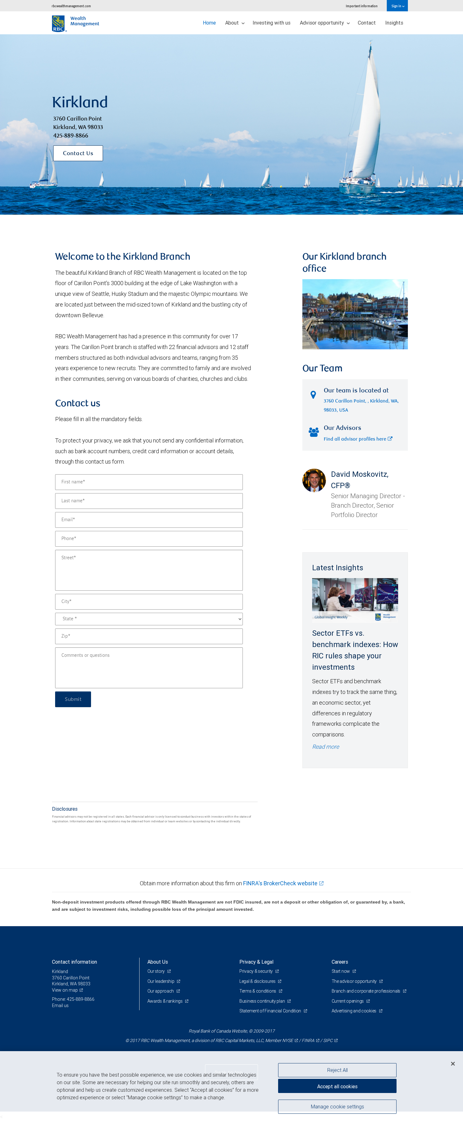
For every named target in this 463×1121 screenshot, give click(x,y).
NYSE (287, 1040)
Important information (362, 6)
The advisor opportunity (355, 981)
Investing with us (271, 23)
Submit (73, 699)
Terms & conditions (258, 991)
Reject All (337, 1070)
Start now (341, 971)
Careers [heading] (340, 962)
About (232, 23)
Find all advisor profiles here (355, 439)
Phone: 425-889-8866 (73, 999)
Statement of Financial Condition (270, 1011)
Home (209, 23)
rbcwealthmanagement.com (71, 6)
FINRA (308, 1040)
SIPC (328, 1040)
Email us (60, 1005)
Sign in (397, 6)
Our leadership (161, 981)
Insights (394, 23)
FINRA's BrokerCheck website (280, 883)
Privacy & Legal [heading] (256, 962)
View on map (65, 990)
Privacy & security (256, 971)
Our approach (161, 991)
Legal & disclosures (257, 981)
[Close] (453, 1064)
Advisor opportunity (322, 23)
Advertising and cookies (354, 1011)
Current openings (348, 1001)
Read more (325, 746)
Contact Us (78, 154)
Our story (156, 971)
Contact (367, 23)
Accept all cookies (337, 1086)
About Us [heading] (157, 962)
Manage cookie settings (337, 1106)
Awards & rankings (165, 1001)
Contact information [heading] (74, 962)
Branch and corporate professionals (366, 991)
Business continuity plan (262, 1001)
